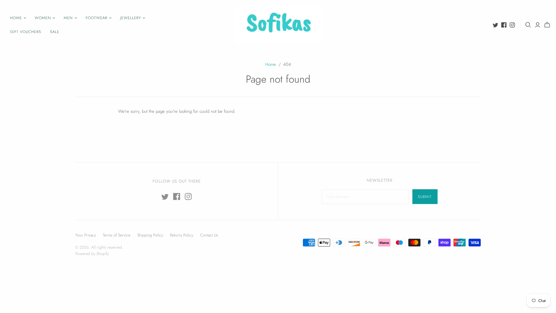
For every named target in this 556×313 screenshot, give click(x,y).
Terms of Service (116, 235)
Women (43, 18)
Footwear (96, 18)
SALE (54, 31)
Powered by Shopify (92, 253)
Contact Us (209, 235)
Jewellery (130, 18)
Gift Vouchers (25, 31)
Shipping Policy (150, 235)
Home (16, 18)
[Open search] (528, 25)
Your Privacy (85, 235)
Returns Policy (181, 235)
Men (68, 18)
